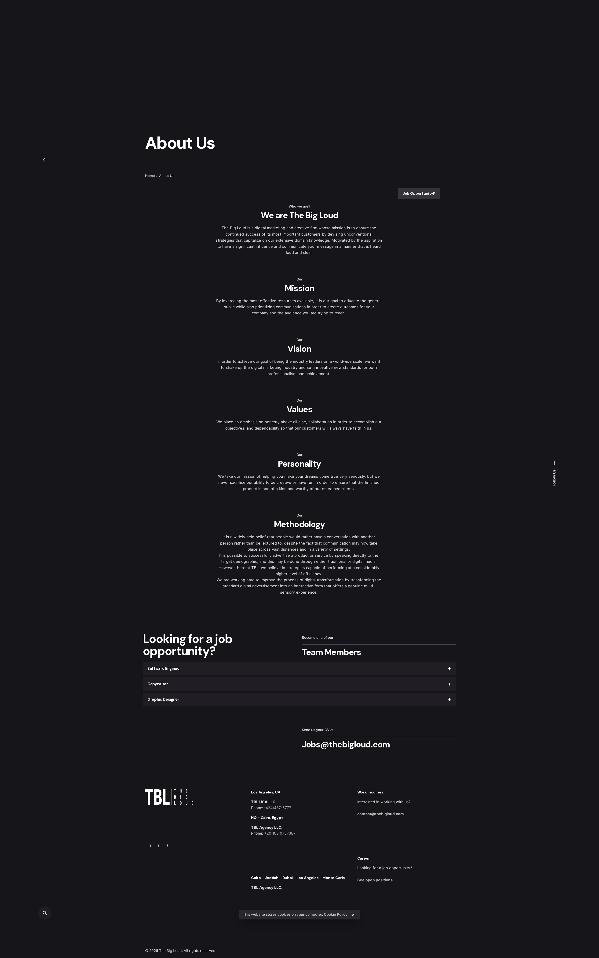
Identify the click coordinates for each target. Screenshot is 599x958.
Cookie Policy (335, 914)
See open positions (375, 880)
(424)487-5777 (277, 807)
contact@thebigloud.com (380, 813)
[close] (353, 914)
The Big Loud (170, 950)
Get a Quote (547, 57)
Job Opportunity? (419, 193)
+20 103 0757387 (280, 833)
